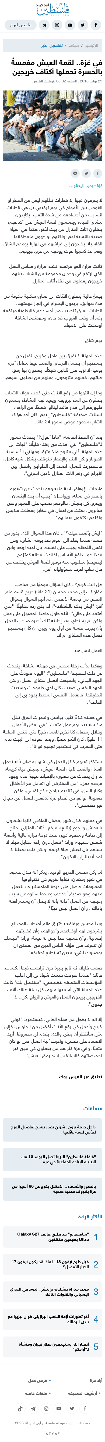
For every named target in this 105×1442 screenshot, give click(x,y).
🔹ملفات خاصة (38, 1393)
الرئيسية (91, 45)
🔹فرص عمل (40, 1380)
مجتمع (73, 45)
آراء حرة (96, 1380)
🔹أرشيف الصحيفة (85, 1393)
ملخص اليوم (20, 25)
